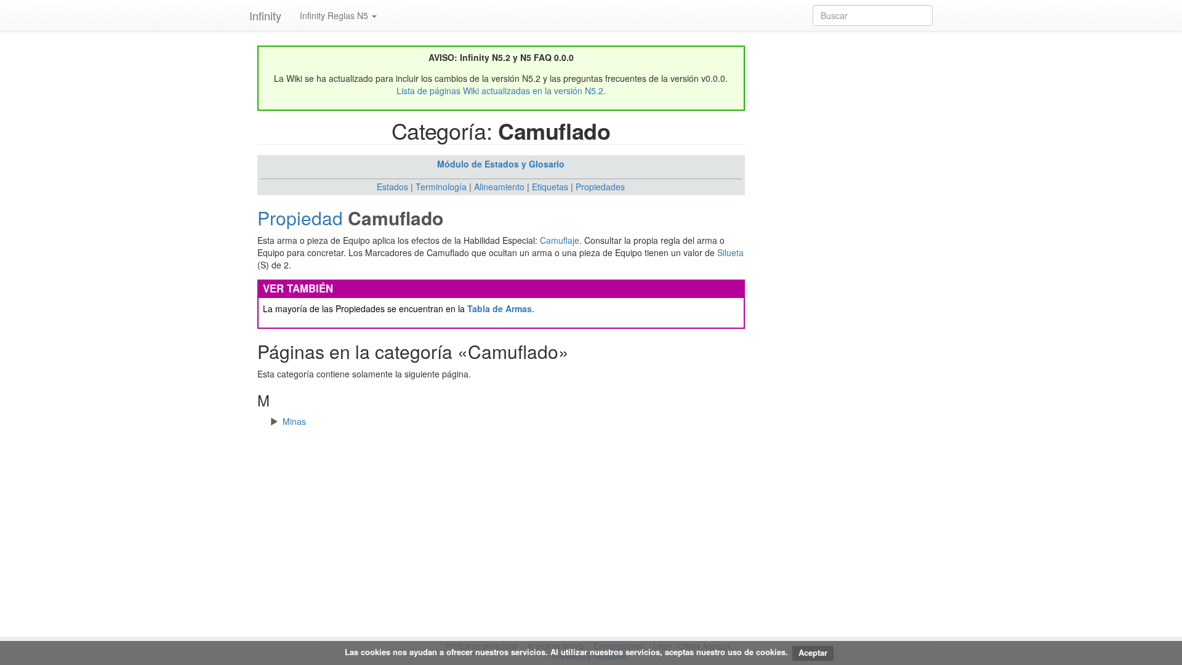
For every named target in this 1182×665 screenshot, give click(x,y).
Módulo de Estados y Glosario (501, 164)
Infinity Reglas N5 (335, 15)
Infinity (265, 15)
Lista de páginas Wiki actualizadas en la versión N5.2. (501, 90)
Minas (294, 421)
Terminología (441, 186)
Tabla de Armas (499, 308)
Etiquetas (550, 186)
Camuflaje (559, 240)
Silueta (730, 252)
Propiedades (600, 186)
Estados (392, 186)
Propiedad (300, 217)
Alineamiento (499, 186)
